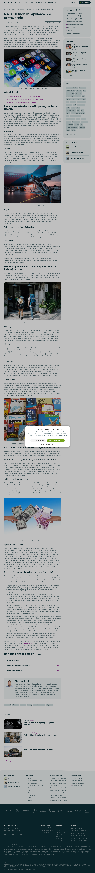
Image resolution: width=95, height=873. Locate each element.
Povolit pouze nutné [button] (38, 440)
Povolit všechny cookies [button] (55, 440)
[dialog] (47, 436)
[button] (47, 445)
